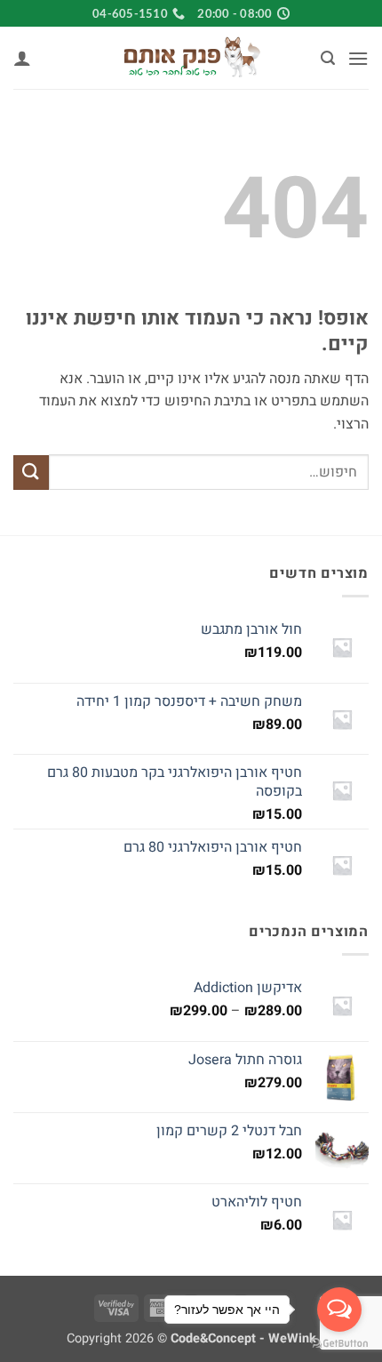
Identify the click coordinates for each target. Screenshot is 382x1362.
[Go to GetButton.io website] (339, 1344)
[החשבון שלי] (22, 57)
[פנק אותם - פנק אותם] (191, 57)
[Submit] (31, 472)
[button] (358, 58)
